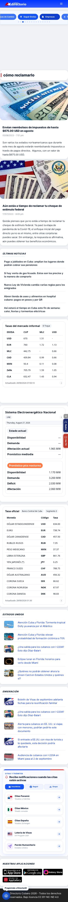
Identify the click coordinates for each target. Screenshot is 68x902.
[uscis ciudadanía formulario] (10, 757)
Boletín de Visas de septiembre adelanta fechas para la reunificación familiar (40, 701)
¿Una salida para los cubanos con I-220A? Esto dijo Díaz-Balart (41, 648)
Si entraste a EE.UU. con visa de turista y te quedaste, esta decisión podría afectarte (40, 743)
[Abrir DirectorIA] (6, 896)
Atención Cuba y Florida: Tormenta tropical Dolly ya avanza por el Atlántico (41, 624)
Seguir (35, 787)
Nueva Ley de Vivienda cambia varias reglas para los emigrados (34, 286)
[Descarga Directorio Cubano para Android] (32, 874)
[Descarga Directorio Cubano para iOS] (12, 874)
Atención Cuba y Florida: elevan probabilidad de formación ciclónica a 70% (41, 636)
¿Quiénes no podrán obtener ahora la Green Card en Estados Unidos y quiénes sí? (41, 675)
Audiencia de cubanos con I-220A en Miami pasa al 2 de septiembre (38, 757)
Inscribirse (16, 787)
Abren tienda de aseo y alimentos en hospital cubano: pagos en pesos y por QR (30, 298)
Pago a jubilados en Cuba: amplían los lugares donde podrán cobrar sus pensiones (34, 263)
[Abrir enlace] (10, 624)
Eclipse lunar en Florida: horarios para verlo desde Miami (39, 661)
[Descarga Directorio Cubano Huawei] (12, 881)
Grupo (55, 787)
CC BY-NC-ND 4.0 (48, 897)
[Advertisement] (34, 47)
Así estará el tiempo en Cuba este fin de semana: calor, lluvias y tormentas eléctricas (32, 309)
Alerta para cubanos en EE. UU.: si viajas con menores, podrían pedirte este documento (40, 727)
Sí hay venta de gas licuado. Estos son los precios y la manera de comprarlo (33, 275)
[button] (65, 425)
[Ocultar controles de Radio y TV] (66, 416)
